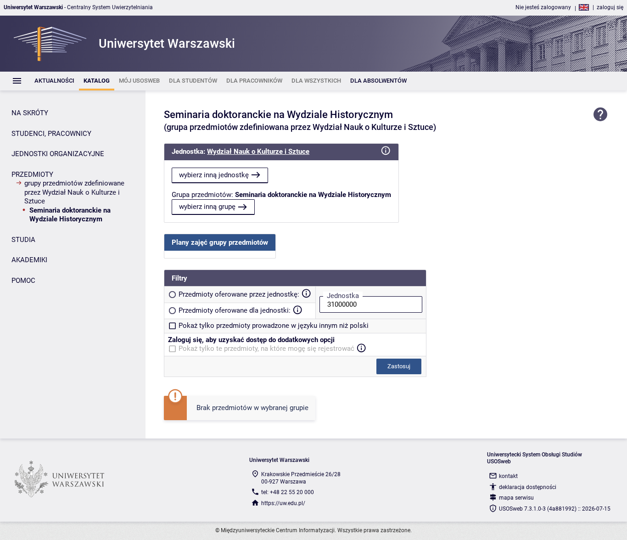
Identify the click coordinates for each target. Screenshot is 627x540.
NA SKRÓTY (29, 113)
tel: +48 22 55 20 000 (287, 492)
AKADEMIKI (29, 260)
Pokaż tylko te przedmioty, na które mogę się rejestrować (266, 348)
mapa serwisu (516, 498)
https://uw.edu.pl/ (283, 503)
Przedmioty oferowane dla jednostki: (234, 310)
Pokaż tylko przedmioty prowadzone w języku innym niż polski (274, 325)
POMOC (23, 280)
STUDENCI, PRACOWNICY (51, 133)
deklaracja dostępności (527, 487)
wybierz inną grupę (207, 206)
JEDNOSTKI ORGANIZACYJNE (57, 154)
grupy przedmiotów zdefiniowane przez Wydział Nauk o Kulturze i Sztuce (74, 192)
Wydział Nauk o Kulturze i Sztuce (258, 151)
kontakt (508, 476)
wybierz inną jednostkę (214, 175)
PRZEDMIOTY (32, 174)
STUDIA (23, 240)
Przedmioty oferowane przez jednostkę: (239, 294)
